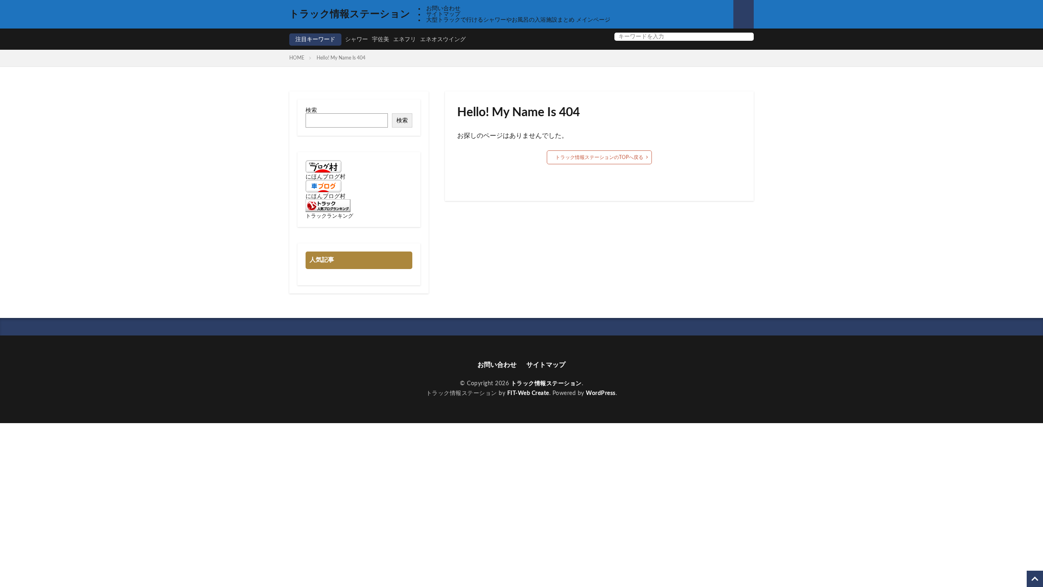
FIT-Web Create (528, 393)
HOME (296, 57)
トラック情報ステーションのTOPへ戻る (599, 157)
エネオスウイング (443, 39)
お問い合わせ (443, 8)
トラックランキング (329, 216)
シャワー (356, 39)
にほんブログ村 (325, 177)
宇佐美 (380, 39)
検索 (311, 110)
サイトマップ (443, 14)
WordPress (601, 393)
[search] (745, 37)
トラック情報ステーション (349, 14)
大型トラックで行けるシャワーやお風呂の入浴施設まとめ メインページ (518, 20)
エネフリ (404, 39)
